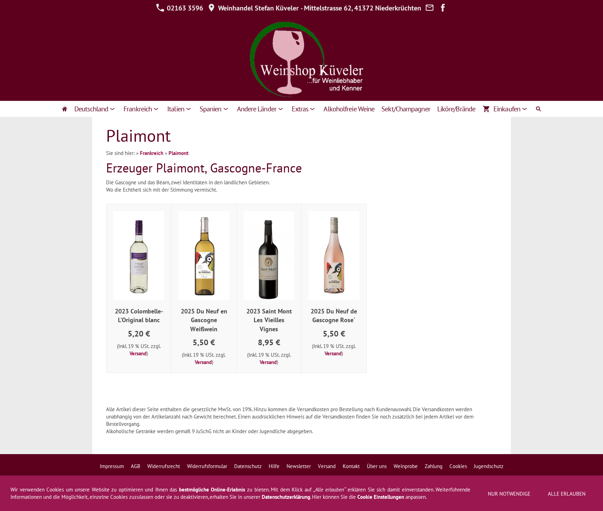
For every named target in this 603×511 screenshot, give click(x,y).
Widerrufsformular (207, 466)
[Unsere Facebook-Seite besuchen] (443, 8)
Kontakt (351, 466)
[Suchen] (538, 109)
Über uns (377, 466)
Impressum (112, 466)
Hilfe (274, 466)
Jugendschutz (489, 466)
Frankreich (151, 153)
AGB (135, 466)
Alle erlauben (567, 493)
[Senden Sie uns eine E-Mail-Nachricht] (429, 8)
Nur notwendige (509, 493)
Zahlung (433, 466)
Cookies (458, 466)
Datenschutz (248, 466)
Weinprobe (406, 466)
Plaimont (178, 153)
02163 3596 (184, 8)
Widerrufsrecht (163, 466)
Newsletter (298, 466)
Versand (138, 353)
